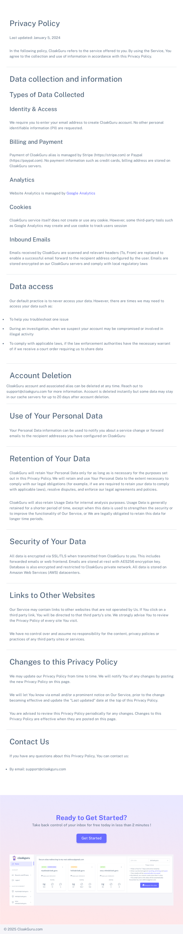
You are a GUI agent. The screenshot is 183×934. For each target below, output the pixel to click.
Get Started (91, 838)
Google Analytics (80, 193)
